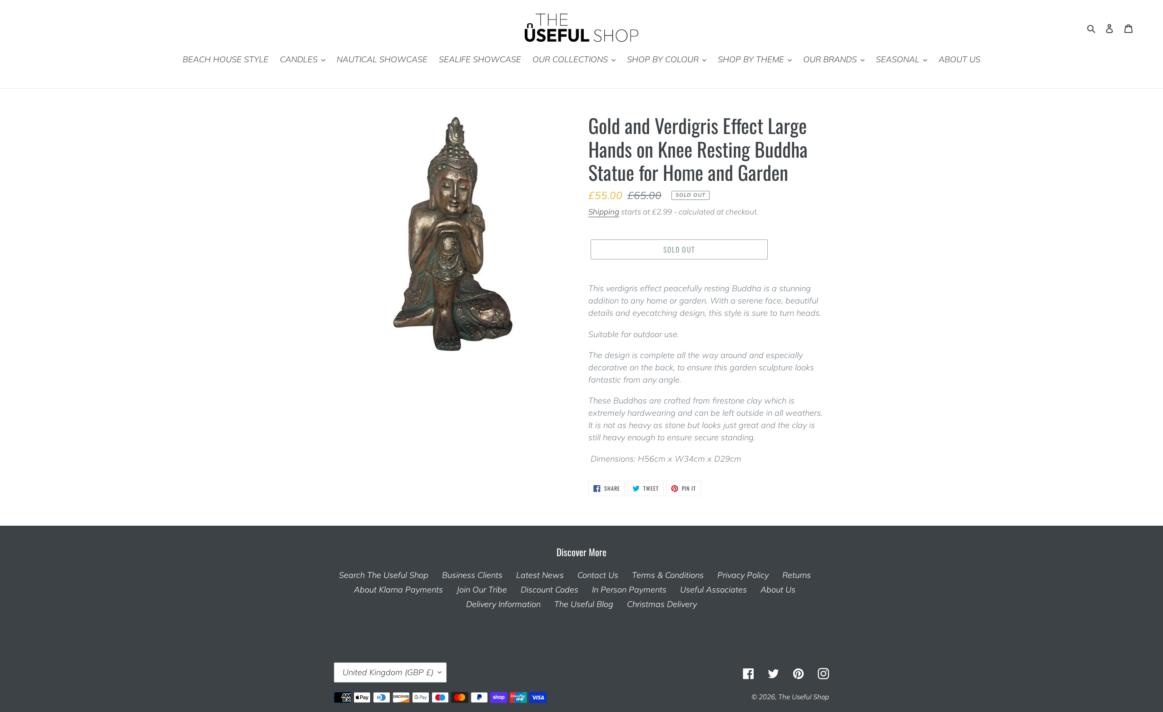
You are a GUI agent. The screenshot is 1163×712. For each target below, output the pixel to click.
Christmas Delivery (662, 604)
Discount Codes (549, 589)
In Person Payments (629, 589)
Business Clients (472, 575)
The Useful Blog (583, 604)
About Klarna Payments (398, 589)
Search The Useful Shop (383, 575)
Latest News (540, 575)
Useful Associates (713, 589)
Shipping (603, 211)
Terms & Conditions (668, 575)
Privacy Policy (743, 575)
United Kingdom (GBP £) (388, 672)
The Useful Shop (803, 696)
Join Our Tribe (482, 589)
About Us (777, 589)
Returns (796, 575)
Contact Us (597, 575)
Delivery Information (503, 604)
